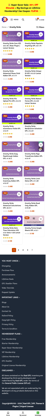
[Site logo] (5, 19)
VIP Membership (8, 352)
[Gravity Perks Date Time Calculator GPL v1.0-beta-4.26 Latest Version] (12, 221)
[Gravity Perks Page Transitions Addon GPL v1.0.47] (34, 146)
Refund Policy (7, 315)
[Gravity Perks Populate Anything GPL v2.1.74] (34, 36)
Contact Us (6, 311)
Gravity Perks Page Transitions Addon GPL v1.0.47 (33, 156)
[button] (19, 34)
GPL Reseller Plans (9, 283)
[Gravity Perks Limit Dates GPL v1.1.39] (34, 171)
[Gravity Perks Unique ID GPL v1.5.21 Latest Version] (34, 64)
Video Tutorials (8, 288)
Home (4, 27)
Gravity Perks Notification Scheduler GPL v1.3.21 (33, 128)
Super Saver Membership (12, 348)
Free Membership (9, 339)
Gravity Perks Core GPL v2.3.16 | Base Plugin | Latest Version (12, 45)
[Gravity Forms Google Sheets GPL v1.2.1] (34, 221)
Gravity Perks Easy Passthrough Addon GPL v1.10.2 (10, 156)
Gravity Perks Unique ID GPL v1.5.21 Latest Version (33, 73)
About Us (5, 307)
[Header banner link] (23, 8)
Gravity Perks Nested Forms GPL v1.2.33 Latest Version (33, 101)
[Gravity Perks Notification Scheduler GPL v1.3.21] (34, 119)
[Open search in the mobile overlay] (23, 20)
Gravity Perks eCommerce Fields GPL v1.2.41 (11, 128)
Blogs (4, 302)
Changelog (6, 266)
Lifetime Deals (7, 279)
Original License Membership (14, 365)
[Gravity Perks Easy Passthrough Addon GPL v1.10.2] (12, 146)
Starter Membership (10, 343)
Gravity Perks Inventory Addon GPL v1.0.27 (11, 181)
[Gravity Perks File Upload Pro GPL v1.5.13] (12, 91)
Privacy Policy (7, 324)
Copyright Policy (8, 320)
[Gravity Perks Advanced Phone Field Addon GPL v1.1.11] (12, 64)
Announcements (8, 274)
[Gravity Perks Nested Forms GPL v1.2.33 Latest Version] (34, 91)
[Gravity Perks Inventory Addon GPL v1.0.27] (12, 171)
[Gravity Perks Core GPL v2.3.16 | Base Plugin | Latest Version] (12, 36)
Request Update (8, 292)
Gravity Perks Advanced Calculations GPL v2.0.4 (12, 205)
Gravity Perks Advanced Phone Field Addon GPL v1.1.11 (11, 73)
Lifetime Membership (10, 356)
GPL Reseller (7, 361)
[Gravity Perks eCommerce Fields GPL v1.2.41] (12, 119)
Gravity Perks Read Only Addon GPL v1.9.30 (32, 205)
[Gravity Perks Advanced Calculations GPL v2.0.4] (12, 196)
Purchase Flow (8, 270)
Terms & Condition (9, 329)
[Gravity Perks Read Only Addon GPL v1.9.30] (34, 196)
